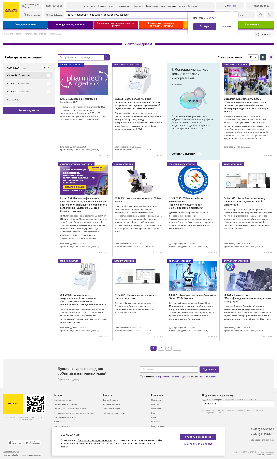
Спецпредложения (25, 24)
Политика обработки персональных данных (22, 455)
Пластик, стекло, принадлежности (70, 408)
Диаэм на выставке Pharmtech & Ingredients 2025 (78, 100)
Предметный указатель (65, 417)
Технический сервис (155, 6)
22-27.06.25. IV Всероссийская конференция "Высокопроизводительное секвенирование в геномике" (186, 203)
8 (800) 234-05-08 (262, 429)
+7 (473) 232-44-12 (261, 434)
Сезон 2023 (19, 91)
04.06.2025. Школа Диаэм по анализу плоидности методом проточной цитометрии (245, 201)
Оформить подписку (183, 154)
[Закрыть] (221, 431)
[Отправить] (273, 392)
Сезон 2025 (19, 75)
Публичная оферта (11, 452)
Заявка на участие (28, 110)
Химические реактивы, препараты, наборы (161, 24)
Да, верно (205, 26)
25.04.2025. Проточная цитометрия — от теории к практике (137, 297)
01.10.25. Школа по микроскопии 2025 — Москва (138, 200)
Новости (102, 6)
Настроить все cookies (198, 444)
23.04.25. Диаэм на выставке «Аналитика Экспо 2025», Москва (192, 297)
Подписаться (209, 369)
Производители (123, 6)
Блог (111, 6)
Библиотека (252, 24)
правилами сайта (208, 377)
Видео (154, 417)
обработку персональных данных (174, 377)
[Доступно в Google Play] (33, 442)
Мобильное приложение (114, 413)
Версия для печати (265, 454)
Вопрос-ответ (157, 426)
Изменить (227, 26)
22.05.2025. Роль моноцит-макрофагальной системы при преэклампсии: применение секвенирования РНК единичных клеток (83, 300)
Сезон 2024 (19, 83)
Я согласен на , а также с (180, 377)
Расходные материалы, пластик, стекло (116, 24)
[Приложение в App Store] (15, 442)
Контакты (192, 6)
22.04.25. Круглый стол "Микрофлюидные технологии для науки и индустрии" (248, 298)
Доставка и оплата (176, 6)
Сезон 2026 (17, 68)
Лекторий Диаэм (110, 400)
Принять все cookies (198, 437)
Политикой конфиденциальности (95, 440)
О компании (89, 6)
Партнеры (138, 6)
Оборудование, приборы (70, 24)
